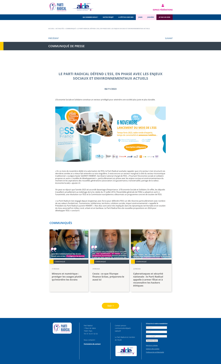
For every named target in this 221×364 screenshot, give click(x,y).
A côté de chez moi (125, 17)
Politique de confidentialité (155, 352)
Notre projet (108, 17)
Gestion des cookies (152, 349)
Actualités (60, 29)
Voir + (110, 305)
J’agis (140, 17)
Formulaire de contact (92, 344)
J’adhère (150, 17)
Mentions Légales (152, 345)
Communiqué (70, 29)
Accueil (51, 29)
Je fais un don (164, 17)
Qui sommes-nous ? (90, 17)
